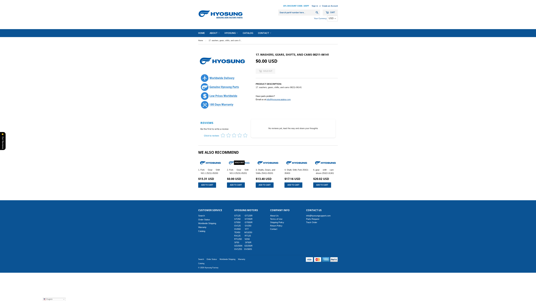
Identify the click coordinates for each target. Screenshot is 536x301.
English (49, 299)
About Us (274, 215)
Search (201, 215)
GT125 (237, 215)
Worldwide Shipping (207, 223)
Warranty (202, 227)
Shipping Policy (277, 222)
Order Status (204, 219)
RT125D (238, 239)
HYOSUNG (230, 33)
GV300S (248, 249)
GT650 (237, 222)
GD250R (248, 246)
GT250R (249, 219)
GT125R (249, 215)
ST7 (247, 229)
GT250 (237, 219)
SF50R (248, 242)
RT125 (248, 236)
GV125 (237, 225)
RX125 (237, 236)
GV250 (248, 225)
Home (201, 33)
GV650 (237, 229)
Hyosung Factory (211, 268)
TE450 (237, 232)
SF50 (238, 242)
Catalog (248, 33)
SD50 (247, 239)
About (214, 33)
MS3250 (248, 232)
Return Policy (276, 225)
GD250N (238, 246)
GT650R (249, 222)
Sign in (315, 6)
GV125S (238, 249)
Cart (332, 12)
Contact (264, 33)
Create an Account (330, 6)
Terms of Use (276, 219)
